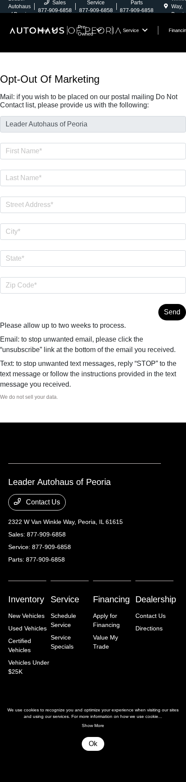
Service (65, 599)
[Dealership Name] (93, 124)
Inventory (26, 599)
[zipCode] (93, 285)
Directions (149, 628)
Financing (111, 599)
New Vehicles (26, 615)
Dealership (155, 599)
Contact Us (42, 502)
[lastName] (93, 178)
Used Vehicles (27, 628)
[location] (166, 6)
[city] (93, 231)
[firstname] (93, 151)
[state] (93, 258)
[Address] (93, 205)
